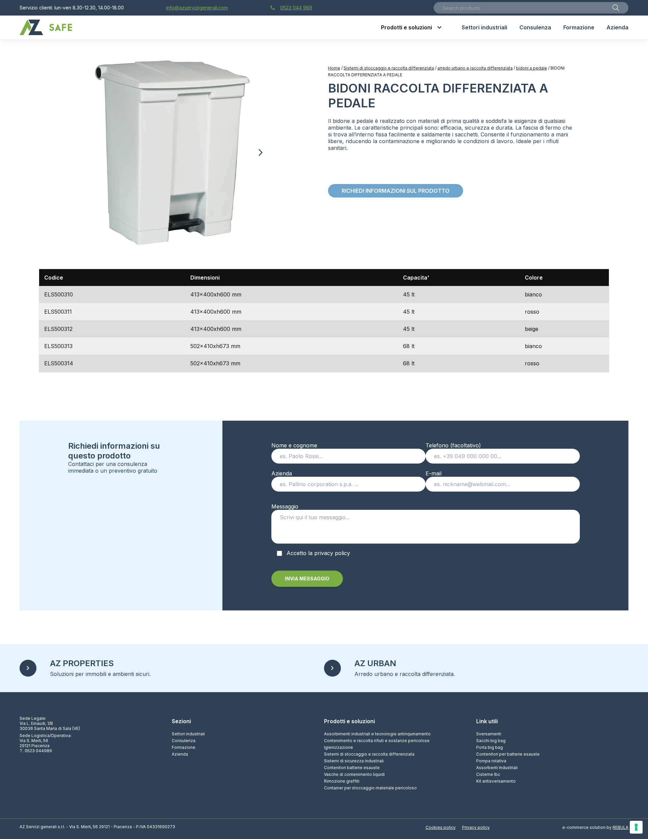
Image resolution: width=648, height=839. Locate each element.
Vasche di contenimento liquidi (354, 774)
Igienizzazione (338, 747)
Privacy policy (476, 827)
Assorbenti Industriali (497, 767)
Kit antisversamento (496, 781)
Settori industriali (188, 733)
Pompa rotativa (491, 760)
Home (334, 68)
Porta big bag (489, 747)
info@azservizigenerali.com (197, 7)
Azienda (281, 473)
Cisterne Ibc (488, 774)
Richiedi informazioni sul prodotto (396, 190)
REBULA (620, 827)
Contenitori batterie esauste (352, 767)
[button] (260, 152)
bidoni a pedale (531, 68)
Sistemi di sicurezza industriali (354, 760)
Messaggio (284, 506)
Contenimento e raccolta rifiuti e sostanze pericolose (377, 740)
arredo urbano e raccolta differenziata (475, 68)
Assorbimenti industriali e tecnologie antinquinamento (377, 733)
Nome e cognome (294, 445)
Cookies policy (441, 827)
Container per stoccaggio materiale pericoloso (370, 787)
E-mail (433, 473)
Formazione (183, 747)
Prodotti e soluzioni (349, 721)
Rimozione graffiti (341, 781)
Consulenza (183, 740)
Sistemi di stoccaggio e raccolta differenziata (389, 68)
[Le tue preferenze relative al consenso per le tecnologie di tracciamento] (636, 827)
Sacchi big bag (491, 740)
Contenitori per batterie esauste (508, 754)
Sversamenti (488, 733)
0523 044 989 (291, 7)
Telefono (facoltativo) (453, 445)
